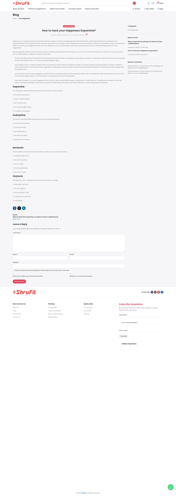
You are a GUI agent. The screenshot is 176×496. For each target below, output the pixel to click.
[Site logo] (21, 3)
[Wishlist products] (153, 3)
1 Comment (143, 54)
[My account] (148, 3)
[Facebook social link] (14, 208)
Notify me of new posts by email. (81, 276)
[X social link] (19, 208)
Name (15, 254)
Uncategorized (24, 18)
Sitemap (86, 314)
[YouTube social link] (158, 292)
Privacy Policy (52, 307)
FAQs (14, 311)
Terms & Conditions (54, 311)
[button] (170, 487)
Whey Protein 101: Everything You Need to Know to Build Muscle (145, 67)
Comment (17, 233)
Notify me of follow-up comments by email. (28, 276)
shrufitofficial (65, 35)
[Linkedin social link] (24, 208)
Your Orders (87, 311)
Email (72, 254)
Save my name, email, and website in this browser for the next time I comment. (42, 270)
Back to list (16, 219)
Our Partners (17, 314)
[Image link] (24, 292)
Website (16, 262)
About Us (15, 307)
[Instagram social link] (155, 292)
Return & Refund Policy (55, 314)
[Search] (134, 3)
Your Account (88, 307)
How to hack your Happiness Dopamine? (143, 51)
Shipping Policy (53, 317)
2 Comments (143, 47)
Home (15, 18)
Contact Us (16, 317)
